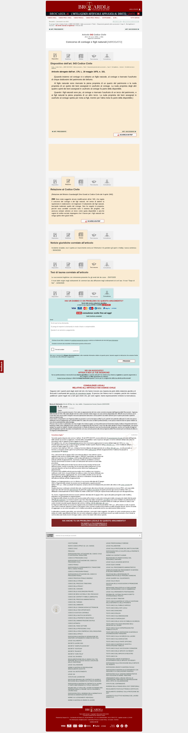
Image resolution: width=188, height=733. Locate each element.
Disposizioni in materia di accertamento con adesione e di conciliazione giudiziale (122, 670)
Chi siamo (110, 719)
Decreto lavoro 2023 (75, 643)
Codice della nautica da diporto (79, 615)
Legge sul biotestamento (77, 671)
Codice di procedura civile (77, 558)
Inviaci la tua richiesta (64, 378)
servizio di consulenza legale (80, 393)
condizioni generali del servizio (79, 340)
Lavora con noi (94, 722)
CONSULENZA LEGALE (131, 21)
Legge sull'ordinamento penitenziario (120, 592)
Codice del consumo (75, 589)
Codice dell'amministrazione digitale (81, 620)
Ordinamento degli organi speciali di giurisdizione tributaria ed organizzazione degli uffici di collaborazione (121, 679)
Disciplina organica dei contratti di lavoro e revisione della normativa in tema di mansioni (84, 680)
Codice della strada (75, 581)
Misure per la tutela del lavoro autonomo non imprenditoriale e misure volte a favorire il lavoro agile (85, 689)
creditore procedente (93, 490)
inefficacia (92, 468)
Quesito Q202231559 (103, 404)
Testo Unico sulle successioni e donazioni (121, 648)
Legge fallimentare (113, 546)
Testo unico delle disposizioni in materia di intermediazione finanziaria (122, 632)
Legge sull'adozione (75, 665)
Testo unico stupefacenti (115, 618)
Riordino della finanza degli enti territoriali (122, 686)
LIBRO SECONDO (80, 24)
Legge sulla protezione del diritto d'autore (122, 548)
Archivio (116, 719)
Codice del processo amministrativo (81, 599)
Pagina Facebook (117, 725)
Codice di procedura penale (78, 571)
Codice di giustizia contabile (78, 612)
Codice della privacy (75, 586)
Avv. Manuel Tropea (99, 715)
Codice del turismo (75, 602)
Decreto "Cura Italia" (75, 654)
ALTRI (114, 18)
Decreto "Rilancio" (75, 651)
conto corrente (125, 485)
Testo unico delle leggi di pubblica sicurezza (123, 621)
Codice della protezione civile (79, 628)
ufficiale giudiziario (60, 500)
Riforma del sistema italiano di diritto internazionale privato (120, 595)
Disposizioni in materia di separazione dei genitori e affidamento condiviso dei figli (83, 637)
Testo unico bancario (114, 610)
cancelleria (106, 500)
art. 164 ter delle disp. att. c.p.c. (98, 503)
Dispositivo (55, 185)
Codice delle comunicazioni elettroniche (83, 607)
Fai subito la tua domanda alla (94, 523)
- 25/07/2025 (84, 277)
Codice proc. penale (92, 18)
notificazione (92, 450)
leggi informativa (113, 340)
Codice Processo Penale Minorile (80, 578)
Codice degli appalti (75, 634)
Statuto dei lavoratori (76, 677)
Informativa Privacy (93, 719)
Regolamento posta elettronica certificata (122, 689)
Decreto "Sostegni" (75, 648)
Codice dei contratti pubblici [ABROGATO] (83, 597)
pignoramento (74, 443)
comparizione (56, 451)
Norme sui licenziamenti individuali (80, 697)
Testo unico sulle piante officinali (119, 641)
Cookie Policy (103, 719)
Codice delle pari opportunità (79, 610)
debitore (65, 451)
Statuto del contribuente (115, 683)
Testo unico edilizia (113, 613)
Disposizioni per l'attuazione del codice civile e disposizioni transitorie (85, 554)
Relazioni (68, 59)
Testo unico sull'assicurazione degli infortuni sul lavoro (119, 624)
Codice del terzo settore (77, 626)
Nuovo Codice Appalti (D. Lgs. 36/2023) (81, 546)
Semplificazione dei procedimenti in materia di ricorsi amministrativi (122, 570)
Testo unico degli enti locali (116, 608)
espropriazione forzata (115, 438)
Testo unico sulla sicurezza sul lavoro (120, 636)
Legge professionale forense (117, 543)
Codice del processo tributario (79, 583)
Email (51, 319)
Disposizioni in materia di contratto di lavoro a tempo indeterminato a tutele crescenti (84, 684)
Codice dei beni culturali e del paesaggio (83, 594)
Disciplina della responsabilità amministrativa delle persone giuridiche (121, 574)
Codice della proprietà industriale (81, 618)
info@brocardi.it (83, 719)
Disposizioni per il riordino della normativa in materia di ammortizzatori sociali (85, 694)
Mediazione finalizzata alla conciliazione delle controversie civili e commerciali (121, 588)
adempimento (74, 490)
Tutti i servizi (135, 18)
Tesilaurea (94, 59)
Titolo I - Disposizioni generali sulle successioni (94, 67)
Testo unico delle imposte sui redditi (120, 651)
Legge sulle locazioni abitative (117, 562)
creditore (70, 458)
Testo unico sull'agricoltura (117, 639)
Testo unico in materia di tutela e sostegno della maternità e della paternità (122, 601)
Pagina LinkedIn (126, 725)
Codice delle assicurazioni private (80, 591)
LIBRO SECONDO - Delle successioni (72, 67)
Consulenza (107, 59)
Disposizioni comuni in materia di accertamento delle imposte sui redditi (120, 659)
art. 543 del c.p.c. (109, 445)
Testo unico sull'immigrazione (117, 616)
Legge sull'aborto (75, 640)
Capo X (127, 24)
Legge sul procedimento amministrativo (121, 567)
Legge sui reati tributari (115, 598)
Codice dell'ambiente (75, 605)
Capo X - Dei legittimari (112, 67)
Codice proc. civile (65, 18)
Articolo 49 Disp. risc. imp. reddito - (79, 404)
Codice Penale (78, 18)
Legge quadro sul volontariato (117, 578)
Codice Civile (51, 18)
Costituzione (106, 18)
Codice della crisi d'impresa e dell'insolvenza (84, 631)
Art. (57, 29)
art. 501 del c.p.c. (113, 448)
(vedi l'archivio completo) (94, 316)
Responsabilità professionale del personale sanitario (118, 558)
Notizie (81, 59)
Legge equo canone (113, 564)
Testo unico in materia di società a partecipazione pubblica (118, 644)
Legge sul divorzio (75, 656)
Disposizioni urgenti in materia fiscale (120, 667)
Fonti (56, 24)
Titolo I (105, 24)
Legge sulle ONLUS (113, 581)
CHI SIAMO (117, 21)
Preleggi (71, 551)
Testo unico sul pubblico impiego (118, 605)
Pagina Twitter (122, 725)
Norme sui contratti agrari (116, 555)
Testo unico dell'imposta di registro (119, 653)
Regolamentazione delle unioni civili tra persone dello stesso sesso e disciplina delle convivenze (83, 661)
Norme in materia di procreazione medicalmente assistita (80, 668)
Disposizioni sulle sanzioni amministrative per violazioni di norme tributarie (121, 674)
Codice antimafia (74, 623)
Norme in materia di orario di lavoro (81, 700)
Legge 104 (71, 674)
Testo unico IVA (111, 656)
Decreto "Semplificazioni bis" (78, 646)
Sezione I (62, 25)
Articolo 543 (79, 25)
